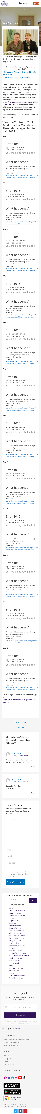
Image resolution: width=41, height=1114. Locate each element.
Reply (33, 767)
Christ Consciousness (17, 911)
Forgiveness (13, 921)
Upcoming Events (12, 1043)
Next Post (20, 728)
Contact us (9, 1065)
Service (11, 973)
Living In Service (15, 941)
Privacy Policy (10, 1104)
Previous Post (20, 722)
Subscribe (20, 1015)
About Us (8, 1056)
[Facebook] (20, 1111)
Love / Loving (14, 943)
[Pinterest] (25, 1111)
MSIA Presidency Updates (19, 956)
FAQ (6, 1062)
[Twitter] (16, 1111)
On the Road (14, 963)
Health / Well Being (16, 928)
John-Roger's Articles (17, 936)
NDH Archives (27, 72)
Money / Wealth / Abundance (20, 953)
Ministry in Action (15, 951)
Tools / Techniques (16, 978)
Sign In (36, 3)
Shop (20, 3)
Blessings (12, 908)
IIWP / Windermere (16, 931)
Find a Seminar (11, 1045)
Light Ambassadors (16, 938)
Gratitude (12, 923)
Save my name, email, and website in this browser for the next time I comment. (20, 874)
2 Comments (8, 72)
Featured (18, 72)
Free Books (21, 1107)
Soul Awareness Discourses (16, 1040)
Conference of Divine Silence (20, 916)
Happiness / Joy (15, 926)
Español (16, 1029)
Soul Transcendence (17, 976)
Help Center (9, 1059)
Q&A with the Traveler (17, 968)
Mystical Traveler (15, 958)
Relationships (14, 971)
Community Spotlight (17, 913)
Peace (11, 966)
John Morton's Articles (17, 933)
